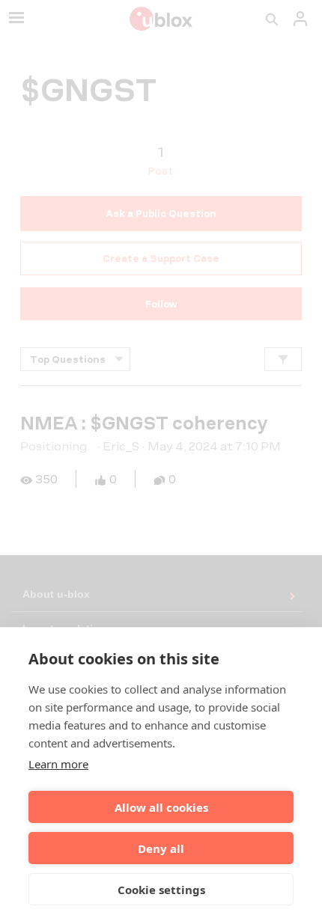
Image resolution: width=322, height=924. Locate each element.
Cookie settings (161, 889)
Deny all (161, 848)
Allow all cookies (161, 807)
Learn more (58, 763)
